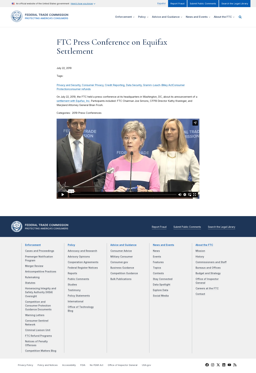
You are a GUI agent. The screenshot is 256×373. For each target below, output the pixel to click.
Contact (200, 294)
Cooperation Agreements (83, 262)
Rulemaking (32, 277)
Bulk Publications (120, 279)
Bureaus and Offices (208, 267)
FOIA (82, 365)
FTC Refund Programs (38, 335)
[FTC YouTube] (229, 365)
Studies (72, 284)
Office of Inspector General (122, 365)
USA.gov (146, 365)
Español (161, 3)
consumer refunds (80, 89)
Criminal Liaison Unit (37, 330)
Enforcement (33, 245)
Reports (72, 273)
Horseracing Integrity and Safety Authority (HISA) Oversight (40, 292)
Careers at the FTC (207, 288)
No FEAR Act (96, 365)
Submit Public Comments (203, 3)
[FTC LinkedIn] (224, 365)
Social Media (161, 295)
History (200, 256)
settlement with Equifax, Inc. (73, 101)
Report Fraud (177, 3)
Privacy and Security (68, 85)
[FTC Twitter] (218, 364)
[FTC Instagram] (212, 365)
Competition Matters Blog (40, 350)
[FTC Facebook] (207, 365)
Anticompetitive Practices (40, 271)
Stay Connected (162, 279)
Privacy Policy (25, 365)
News (156, 250)
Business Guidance (122, 267)
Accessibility (69, 365)
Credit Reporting (115, 85)
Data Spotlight (161, 284)
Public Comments (78, 279)
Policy (71, 245)
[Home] (41, 20)
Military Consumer (121, 256)
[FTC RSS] (235, 365)
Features (158, 262)
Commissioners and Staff (211, 262)
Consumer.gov (119, 262)
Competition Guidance (124, 273)
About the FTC (204, 245)
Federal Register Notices (83, 267)
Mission (200, 250)
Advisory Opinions (79, 256)
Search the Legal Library (235, 3)
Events (157, 256)
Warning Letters (34, 315)
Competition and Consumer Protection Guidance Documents (38, 305)
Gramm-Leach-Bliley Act (157, 85)
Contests (158, 273)
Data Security (134, 85)
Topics (157, 267)
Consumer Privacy (92, 85)
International (75, 301)
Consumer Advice (121, 250)
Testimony (74, 290)
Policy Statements (79, 295)
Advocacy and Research (82, 250)
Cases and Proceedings (39, 250)
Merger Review (34, 266)
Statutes (30, 282)
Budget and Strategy (208, 273)
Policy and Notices (48, 365)
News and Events (163, 245)
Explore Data (160, 290)
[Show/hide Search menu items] (240, 17)
